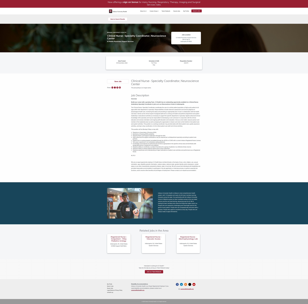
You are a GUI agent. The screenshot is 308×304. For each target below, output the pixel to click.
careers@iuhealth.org (137, 290)
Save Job (117, 81)
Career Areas (154, 11)
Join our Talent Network (154, 272)
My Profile (186, 11)
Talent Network (166, 11)
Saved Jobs (176, 11)
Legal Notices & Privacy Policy (114, 290)
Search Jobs (196, 11)
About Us (143, 11)
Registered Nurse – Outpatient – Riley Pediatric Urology (119, 239)
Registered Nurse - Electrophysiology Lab (188, 238)
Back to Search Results (118, 19)
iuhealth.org (110, 292)
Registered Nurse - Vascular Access (153, 238)
